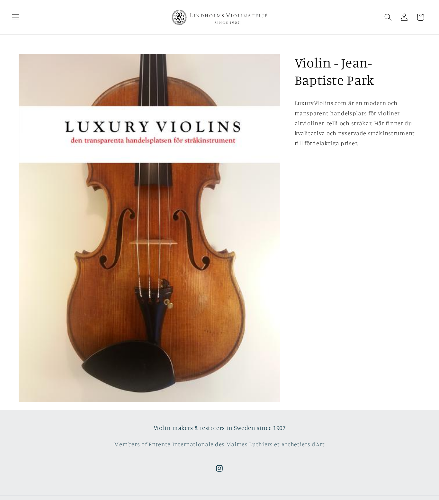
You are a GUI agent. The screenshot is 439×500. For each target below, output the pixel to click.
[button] (15, 17)
